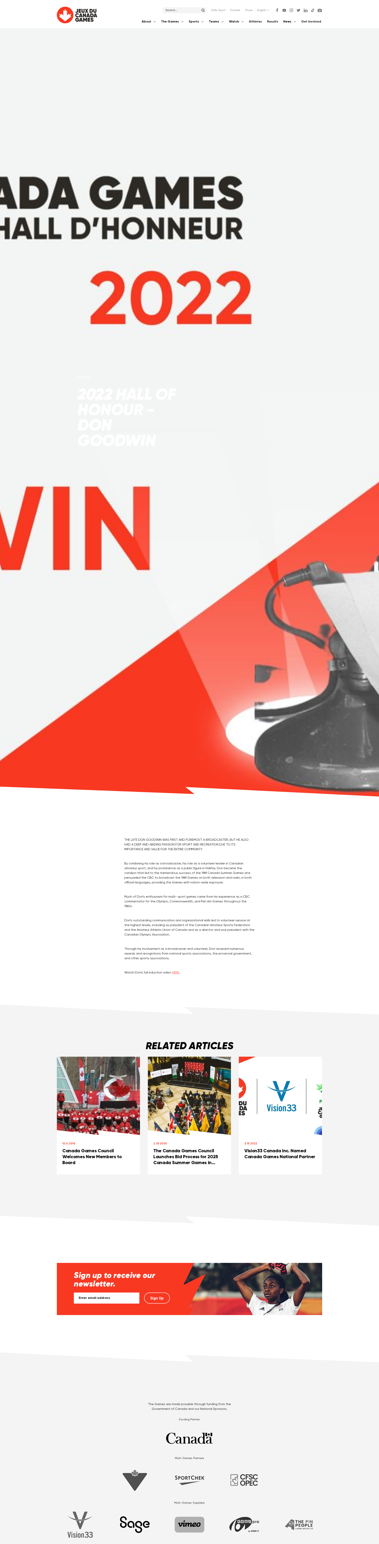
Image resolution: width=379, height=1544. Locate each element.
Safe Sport (218, 10)
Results (272, 21)
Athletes (255, 21)
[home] (77, 16)
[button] (263, 10)
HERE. (176, 972)
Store (248, 10)
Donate (235, 10)
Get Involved (311, 21)
